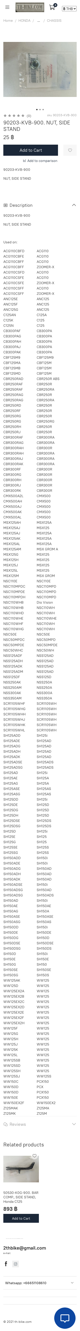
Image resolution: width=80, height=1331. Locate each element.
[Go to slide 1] (37, 109)
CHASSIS (54, 20)
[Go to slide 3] (43, 109)
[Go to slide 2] (40, 109)
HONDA (24, 20)
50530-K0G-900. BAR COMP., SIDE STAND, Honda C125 (20, 1197)
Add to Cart (21, 1218)
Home (8, 20)
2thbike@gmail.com (24, 1248)
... (38, 20)
